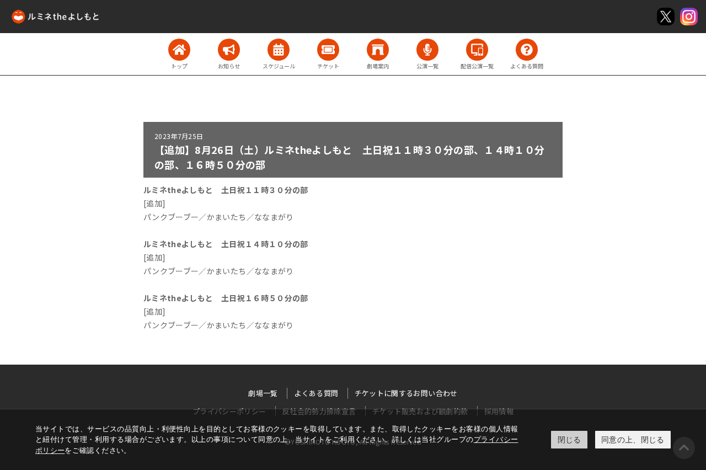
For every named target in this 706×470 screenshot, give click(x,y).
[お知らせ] (229, 50)
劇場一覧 (262, 393)
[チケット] (328, 50)
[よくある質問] (527, 50)
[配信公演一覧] (477, 50)
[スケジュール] (279, 50)
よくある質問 (316, 393)
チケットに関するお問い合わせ (406, 393)
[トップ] (179, 50)
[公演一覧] (427, 50)
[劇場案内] (378, 50)
